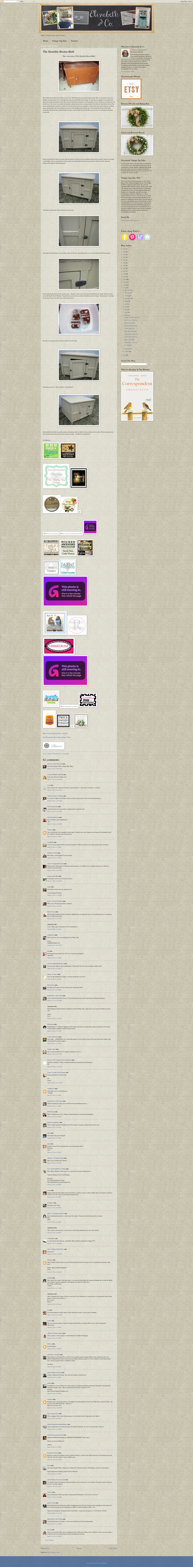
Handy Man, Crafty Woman (54, 996)
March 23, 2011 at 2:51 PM (54, 1127)
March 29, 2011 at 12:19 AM (54, 1513)
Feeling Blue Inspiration (130, 337)
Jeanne (49, 1321)
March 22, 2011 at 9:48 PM (54, 979)
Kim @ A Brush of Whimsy (55, 901)
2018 (124, 268)
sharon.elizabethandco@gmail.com (130, 220)
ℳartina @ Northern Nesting (55, 1158)
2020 (124, 263)
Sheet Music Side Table (130, 331)
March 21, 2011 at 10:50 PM (54, 881)
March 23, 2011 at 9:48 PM (54, 1222)
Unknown (49, 830)
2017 (124, 271)
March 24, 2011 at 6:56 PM (54, 1367)
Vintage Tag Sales (59, 40)
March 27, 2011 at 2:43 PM (54, 1486)
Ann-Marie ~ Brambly (53, 1354)
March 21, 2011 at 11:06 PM (54, 895)
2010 (124, 355)
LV (48, 1310)
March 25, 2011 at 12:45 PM (54, 1429)
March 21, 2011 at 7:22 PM (54, 847)
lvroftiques (50, 1203)
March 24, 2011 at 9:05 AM (54, 1304)
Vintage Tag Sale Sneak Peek (132, 317)
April (126, 312)
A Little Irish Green (129, 328)
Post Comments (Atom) (54, 1552)
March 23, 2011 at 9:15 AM (54, 1054)
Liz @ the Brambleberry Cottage (56, 1169)
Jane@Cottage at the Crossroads (56, 1480)
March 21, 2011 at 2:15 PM (54, 836)
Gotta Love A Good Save (130, 320)
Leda (48, 785)
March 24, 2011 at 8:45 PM (54, 1393)
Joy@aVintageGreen (53, 817)
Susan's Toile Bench (129, 339)
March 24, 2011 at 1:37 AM (54, 1288)
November (127, 293)
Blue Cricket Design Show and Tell (55, 733)
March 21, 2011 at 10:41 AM (54, 769)
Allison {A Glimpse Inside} (54, 1333)
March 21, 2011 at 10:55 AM (54, 790)
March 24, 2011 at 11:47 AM (54, 1315)
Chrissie (49, 1492)
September (128, 298)
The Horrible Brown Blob (131, 326)
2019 (124, 265)
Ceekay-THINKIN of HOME (55, 774)
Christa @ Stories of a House (55, 796)
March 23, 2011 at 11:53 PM (54, 1254)
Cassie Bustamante (52, 806)
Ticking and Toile (52, 853)
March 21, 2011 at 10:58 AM (54, 801)
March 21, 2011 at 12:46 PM (54, 824)
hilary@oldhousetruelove (54, 1372)
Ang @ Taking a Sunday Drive (55, 1249)
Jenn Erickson (51, 1503)
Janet (48, 1144)
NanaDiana (50, 842)
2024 (124, 252)
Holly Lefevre (51, 912)
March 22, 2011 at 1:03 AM (54, 906)
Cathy (49, 887)
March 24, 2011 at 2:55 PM (54, 1338)
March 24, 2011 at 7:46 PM (54, 1377)
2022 (124, 257)
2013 (124, 282)
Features (74, 40)
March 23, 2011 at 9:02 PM (54, 1184)
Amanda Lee (50, 1088)
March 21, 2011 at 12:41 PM (54, 811)
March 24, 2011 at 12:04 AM (54, 1272)
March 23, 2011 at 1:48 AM (54, 1018)
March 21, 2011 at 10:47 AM (54, 779)
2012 (124, 285)
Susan (49, 1190)
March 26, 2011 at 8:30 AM (54, 1459)
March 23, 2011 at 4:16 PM (54, 1138)
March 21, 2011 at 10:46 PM (54, 870)
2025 (124, 249)
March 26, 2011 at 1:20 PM (54, 1474)
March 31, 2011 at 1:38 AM (54, 1536)
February (127, 349)
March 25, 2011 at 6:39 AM (54, 1418)
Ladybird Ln (50, 935)
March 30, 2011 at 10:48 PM (54, 1524)
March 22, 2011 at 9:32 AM (54, 945)
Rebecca (49, 1344)
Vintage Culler (51, 1049)
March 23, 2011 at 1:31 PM (54, 1106)
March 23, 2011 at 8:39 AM (54, 1043)
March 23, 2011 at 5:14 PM (54, 1152)
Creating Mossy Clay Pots (131, 334)
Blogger (104, 1563)
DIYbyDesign (51, 1112)
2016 (124, 274)
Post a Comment (49, 1540)
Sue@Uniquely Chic (53, 1413)
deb (48, 951)
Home (45, 40)
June (126, 307)
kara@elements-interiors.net (55, 1435)
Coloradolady (51, 1238)
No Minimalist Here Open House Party (57, 737)
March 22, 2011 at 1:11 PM (54, 958)
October (127, 296)
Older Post (113, 1548)
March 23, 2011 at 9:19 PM (54, 1197)
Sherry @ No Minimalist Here (55, 1213)
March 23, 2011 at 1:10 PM (54, 1095)
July (126, 304)
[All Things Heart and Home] (69, 706)
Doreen (49, 1529)
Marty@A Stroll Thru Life (54, 764)
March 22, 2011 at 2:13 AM (54, 918)
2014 (124, 279)
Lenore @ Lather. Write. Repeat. (56, 1072)
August (127, 301)
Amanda (49, 1278)
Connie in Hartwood (52, 1037)
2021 (124, 260)
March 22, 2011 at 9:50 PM (54, 990)
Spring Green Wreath (129, 323)
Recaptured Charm (52, 1453)
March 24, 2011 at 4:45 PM (54, 1349)
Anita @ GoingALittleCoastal (55, 864)
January (127, 351)
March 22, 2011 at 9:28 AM (54, 929)
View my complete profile (128, 71)
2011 (124, 288)
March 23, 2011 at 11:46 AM (54, 1067)
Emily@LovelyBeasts (53, 1122)
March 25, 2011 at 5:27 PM (54, 1447)
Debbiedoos (50, 1024)
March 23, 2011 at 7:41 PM (54, 1163)
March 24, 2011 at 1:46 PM (54, 1327)
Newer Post (45, 1548)
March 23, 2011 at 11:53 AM (54, 1083)
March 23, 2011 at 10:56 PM (54, 1243)
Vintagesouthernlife (52, 876)
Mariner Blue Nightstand (130, 342)
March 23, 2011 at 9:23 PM (54, 1208)
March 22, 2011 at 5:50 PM (54, 968)
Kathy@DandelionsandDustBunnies (57, 1424)
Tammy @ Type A (52, 974)
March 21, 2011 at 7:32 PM (54, 858)
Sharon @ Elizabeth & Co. (55, 753)
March (126, 315)
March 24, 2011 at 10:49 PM (54, 1408)
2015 (124, 277)
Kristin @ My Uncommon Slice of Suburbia (59, 1060)
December (127, 290)
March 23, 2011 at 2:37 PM (54, 1116)
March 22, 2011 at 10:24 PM (54, 1000)
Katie (48, 1465)
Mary (48, 1133)
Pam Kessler (50, 985)
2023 (124, 254)
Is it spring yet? (128, 345)
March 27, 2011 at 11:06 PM (54, 1497)
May (126, 309)
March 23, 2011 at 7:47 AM (54, 1031)
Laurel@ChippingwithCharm (55, 963)
